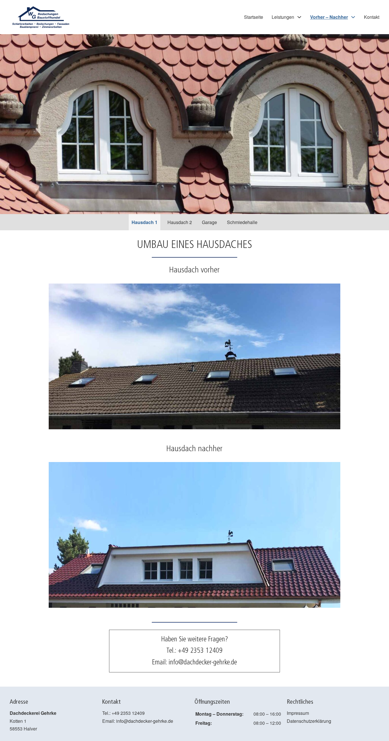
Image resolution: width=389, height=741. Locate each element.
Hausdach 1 (144, 222)
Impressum (298, 713)
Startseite (253, 17)
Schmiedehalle (242, 222)
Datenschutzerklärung (309, 721)
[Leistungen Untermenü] (299, 17)
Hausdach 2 (179, 222)
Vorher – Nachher (329, 17)
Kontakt (371, 17)
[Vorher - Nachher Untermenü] (353, 17)
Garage (209, 222)
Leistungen (283, 17)
